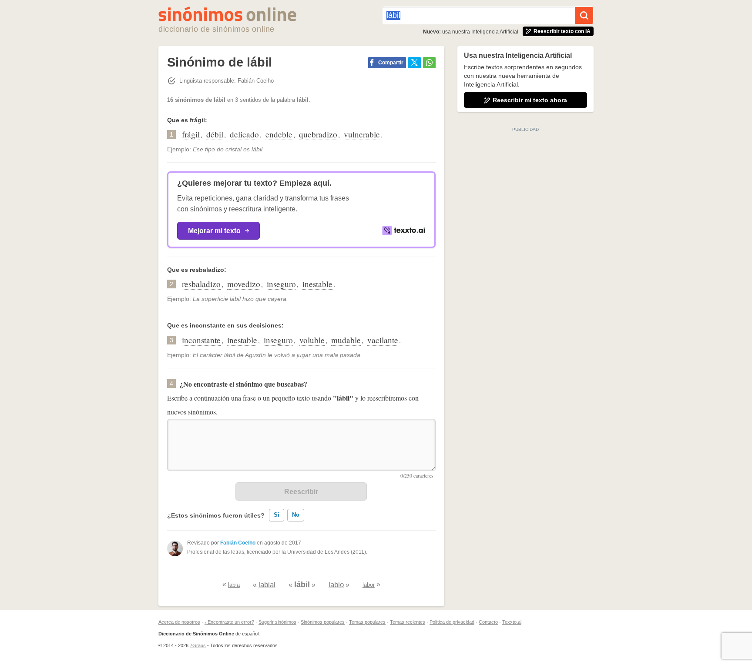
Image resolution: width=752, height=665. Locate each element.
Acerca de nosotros (179, 622)
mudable (346, 339)
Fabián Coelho (237, 543)
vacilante (382, 339)
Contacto (488, 622)
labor (369, 585)
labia (234, 585)
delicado (244, 134)
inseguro (281, 283)
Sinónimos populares (323, 622)
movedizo (243, 283)
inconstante (201, 339)
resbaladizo (201, 283)
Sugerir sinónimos (277, 622)
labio (336, 584)
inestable (317, 283)
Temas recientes (407, 622)
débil (214, 134)
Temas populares (367, 622)
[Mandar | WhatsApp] (429, 62)
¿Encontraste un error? (229, 622)
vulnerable (362, 134)
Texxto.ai (511, 622)
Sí (276, 514)
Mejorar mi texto (214, 230)
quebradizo (318, 134)
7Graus (198, 645)
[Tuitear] (414, 62)
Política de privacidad (452, 622)
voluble (312, 339)
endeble (278, 134)
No (295, 514)
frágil (191, 134)
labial (266, 584)
